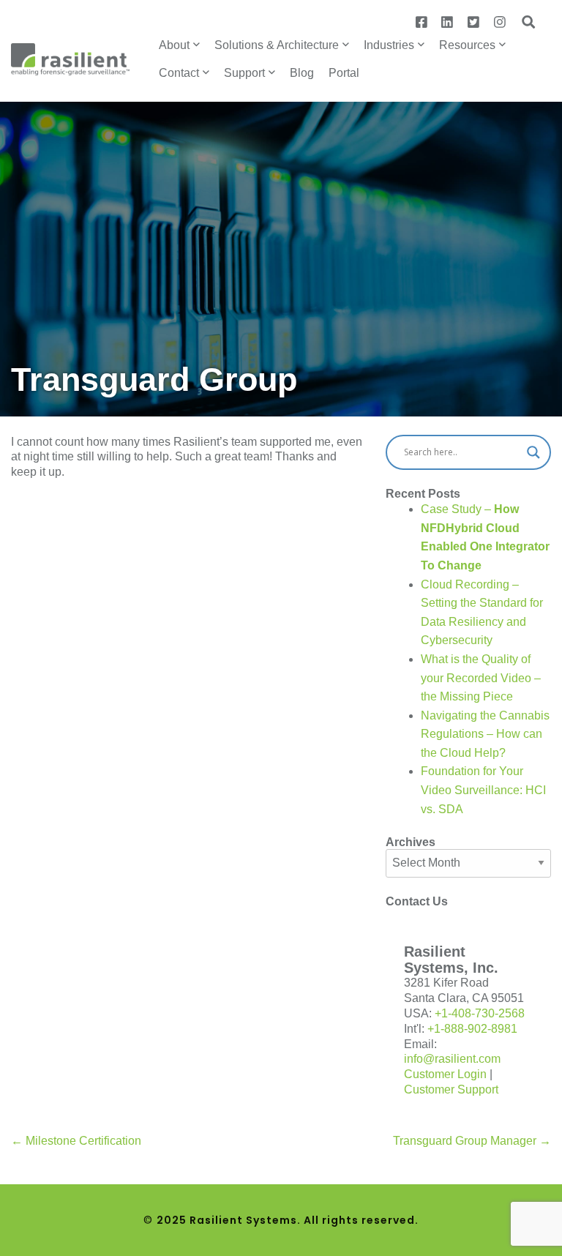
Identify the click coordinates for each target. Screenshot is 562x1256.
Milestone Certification (76, 1140)
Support (244, 73)
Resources (467, 45)
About (174, 45)
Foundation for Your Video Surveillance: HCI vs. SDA (483, 790)
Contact (179, 73)
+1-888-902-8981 (472, 1029)
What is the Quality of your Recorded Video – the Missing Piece (481, 678)
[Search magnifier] (533, 452)
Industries (389, 45)
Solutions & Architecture (276, 45)
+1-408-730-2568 (480, 1013)
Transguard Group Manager (472, 1140)
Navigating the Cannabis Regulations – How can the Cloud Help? (485, 734)
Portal (344, 73)
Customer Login (445, 1074)
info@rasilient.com (452, 1059)
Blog (302, 73)
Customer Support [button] (451, 1089)
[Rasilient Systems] (70, 58)
